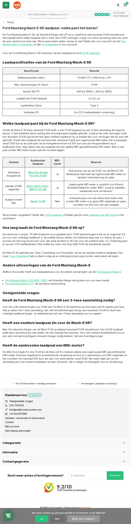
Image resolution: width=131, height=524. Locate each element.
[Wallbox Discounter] (17, 5)
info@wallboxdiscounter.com (25, 409)
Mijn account (12, 426)
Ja (41, 519)
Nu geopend (34, 395)
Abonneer (115, 475)
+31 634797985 (18, 413)
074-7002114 (16, 405)
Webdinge (86, 507)
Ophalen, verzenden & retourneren (25, 418)
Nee (57, 519)
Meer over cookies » (83, 519)
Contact (9, 422)
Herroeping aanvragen (18, 430)
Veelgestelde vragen (21, 401)
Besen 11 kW (38, 201)
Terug (10, 22)
